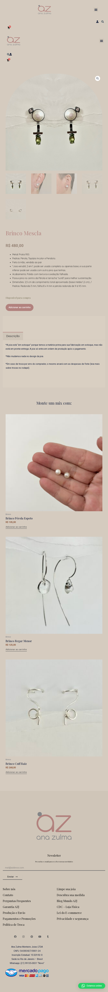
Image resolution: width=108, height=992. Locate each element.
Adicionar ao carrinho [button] (16, 527)
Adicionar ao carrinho (20, 307)
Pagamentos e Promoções (19, 918)
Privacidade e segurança (72, 918)
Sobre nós (9, 889)
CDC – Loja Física (68, 907)
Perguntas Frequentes (17, 901)
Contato (8, 895)
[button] (96, 9)
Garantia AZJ (11, 907)
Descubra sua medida (71, 895)
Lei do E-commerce (69, 913)
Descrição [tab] (13, 336)
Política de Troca (13, 924)
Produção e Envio (14, 913)
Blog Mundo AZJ (67, 901)
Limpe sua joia (66, 889)
